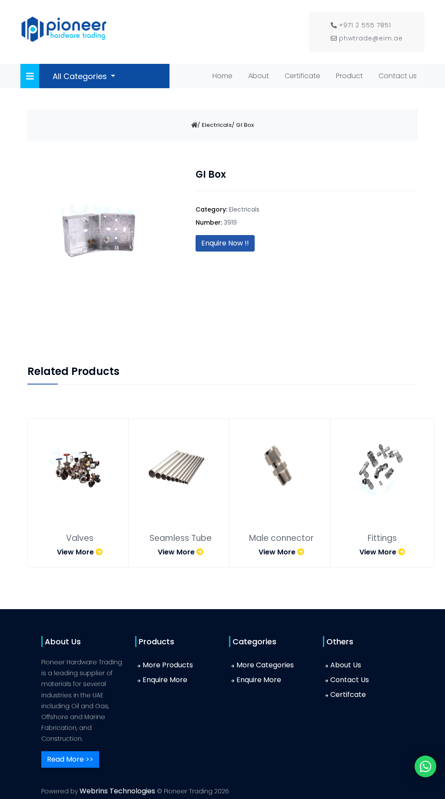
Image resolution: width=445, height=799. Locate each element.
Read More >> (70, 759)
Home (224, 75)
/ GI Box (243, 125)
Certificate (302, 76)
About (258, 76)
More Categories (265, 665)
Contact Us (349, 680)
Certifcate (348, 695)
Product (349, 76)
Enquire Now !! (225, 243)
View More (76, 552)
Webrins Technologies (118, 791)
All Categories (81, 76)
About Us (345, 665)
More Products (168, 665)
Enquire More (165, 680)
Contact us (398, 76)
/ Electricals (214, 125)
